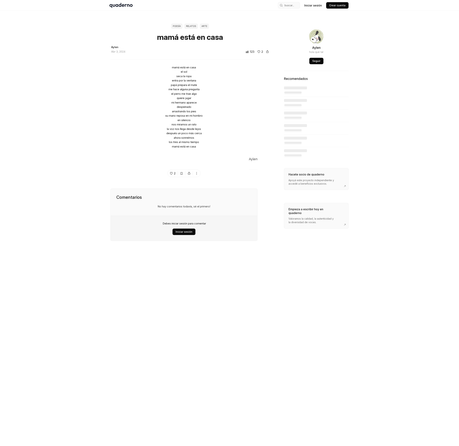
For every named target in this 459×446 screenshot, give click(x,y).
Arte (204, 26)
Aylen (253, 159)
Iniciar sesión (313, 5)
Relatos (191, 26)
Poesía (177, 26)
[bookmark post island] (181, 173)
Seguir (316, 60)
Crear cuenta (337, 5)
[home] (121, 5)
